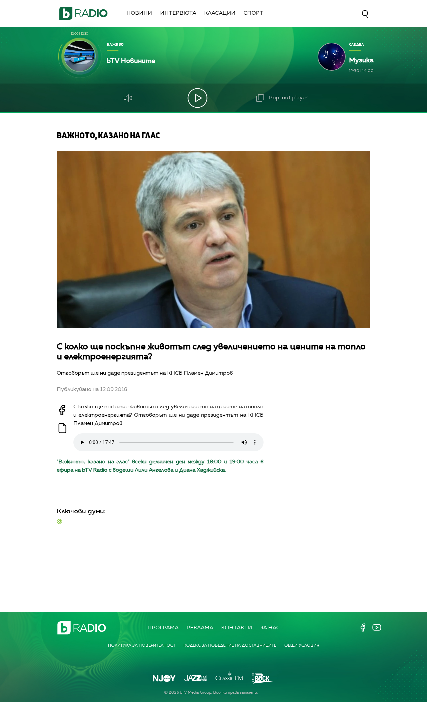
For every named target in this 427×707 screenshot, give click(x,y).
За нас (270, 628)
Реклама (199, 628)
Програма (162, 628)
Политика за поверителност (141, 646)
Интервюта (178, 13)
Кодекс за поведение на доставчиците (229, 646)
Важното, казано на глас (108, 135)
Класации (220, 13)
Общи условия (301, 646)
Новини (139, 13)
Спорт (253, 13)
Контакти (236, 628)
